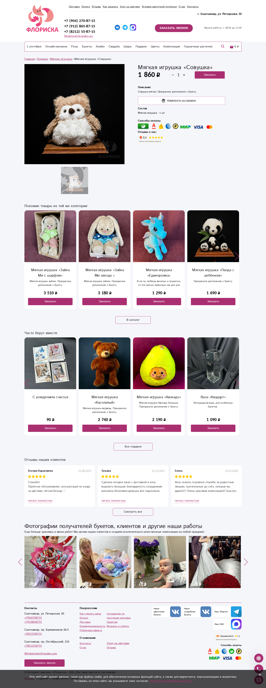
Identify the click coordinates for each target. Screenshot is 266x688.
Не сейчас (159, 397)
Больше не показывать (135, 407)
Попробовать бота (109, 397)
